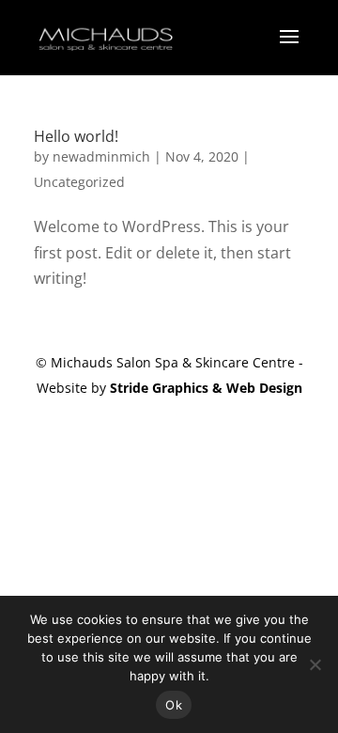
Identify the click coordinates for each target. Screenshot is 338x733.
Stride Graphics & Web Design (206, 388)
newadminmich (101, 156)
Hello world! (76, 136)
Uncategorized (79, 182)
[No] (314, 664)
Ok (173, 704)
